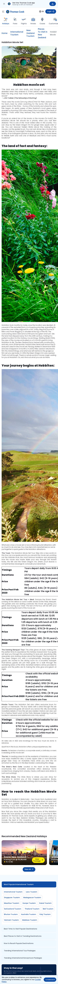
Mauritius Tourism (11, 903)
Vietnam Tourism (11, 920)
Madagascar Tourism (32, 897)
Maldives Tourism (29, 920)
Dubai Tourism (45, 903)
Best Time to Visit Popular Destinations (20, 929)
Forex (15, 23)
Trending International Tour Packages (19, 950)
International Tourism (13, 892)
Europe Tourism (29, 903)
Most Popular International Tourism (19, 884)
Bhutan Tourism (11, 914)
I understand (50, 980)
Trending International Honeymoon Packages (23, 958)
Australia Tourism (28, 914)
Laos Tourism (31, 892)
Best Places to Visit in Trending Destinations (22, 936)
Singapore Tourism (12, 897)
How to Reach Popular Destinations (18, 943)
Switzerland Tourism (12, 909)
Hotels (33, 23)
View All (28, 869)
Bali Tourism (48, 909)
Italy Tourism (45, 914)
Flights (24, 23)
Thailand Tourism (32, 909)
